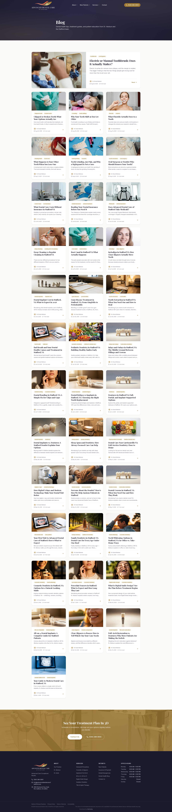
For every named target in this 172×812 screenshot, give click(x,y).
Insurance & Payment (105, 770)
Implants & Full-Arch (82, 773)
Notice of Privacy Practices (39, 804)
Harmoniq (90, 809)
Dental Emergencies (104, 773)
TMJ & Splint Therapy (82, 785)
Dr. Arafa (56, 773)
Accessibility (71, 804)
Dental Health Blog (104, 776)
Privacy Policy (51, 804)
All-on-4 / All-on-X (81, 776)
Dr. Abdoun (57, 770)
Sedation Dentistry (81, 782)
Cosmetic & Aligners (82, 770)
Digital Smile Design (82, 779)
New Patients (84, 5)
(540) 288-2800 (95, 737)
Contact (104, 5)
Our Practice (57, 767)
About (74, 5)
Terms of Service (61, 804)
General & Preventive (82, 767)
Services (95, 5)
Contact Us (74, 737)
